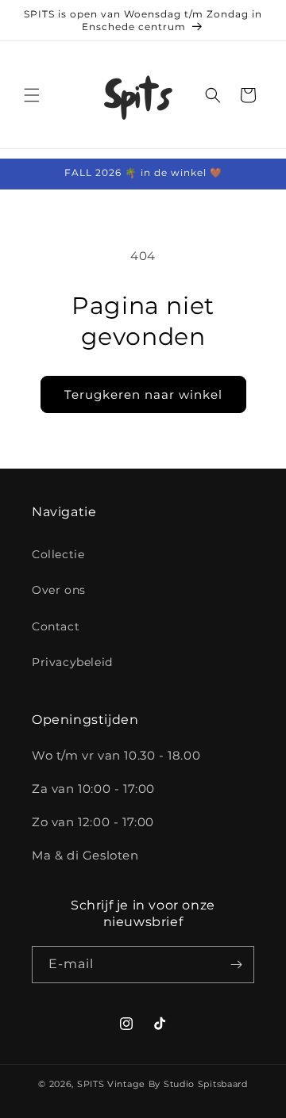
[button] (31, 95)
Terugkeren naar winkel (143, 394)
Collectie (58, 554)
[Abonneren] (235, 964)
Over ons (59, 590)
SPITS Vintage (113, 1083)
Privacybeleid (72, 662)
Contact (55, 626)
